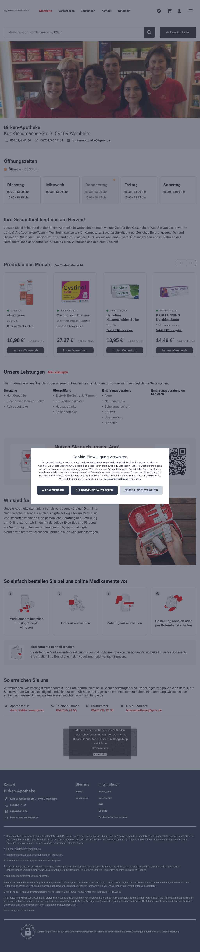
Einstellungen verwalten (141, 490)
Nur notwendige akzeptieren (94, 490)
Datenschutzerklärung (116, 479)
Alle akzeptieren (53, 490)
